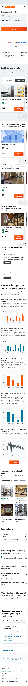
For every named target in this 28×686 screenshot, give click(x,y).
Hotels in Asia (19, 657)
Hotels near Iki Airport (9, 640)
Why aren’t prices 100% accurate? (11, 681)
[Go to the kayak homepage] (10, 7)
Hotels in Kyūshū (9, 659)
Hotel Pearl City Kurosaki (9, 144)
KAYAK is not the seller (8, 676)
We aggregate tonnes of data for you (12, 678)
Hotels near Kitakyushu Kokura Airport (13, 636)
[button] (2, 7)
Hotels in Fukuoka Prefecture (17, 658)
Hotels (12, 657)
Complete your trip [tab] (18, 620)
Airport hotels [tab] (7, 620)
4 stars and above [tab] (7, 480)
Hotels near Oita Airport (10, 638)
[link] (7, 262)
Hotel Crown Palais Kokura (9, 186)
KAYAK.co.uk (6, 657)
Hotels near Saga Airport (10, 634)
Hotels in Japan (6, 658)
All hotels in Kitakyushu (7, 650)
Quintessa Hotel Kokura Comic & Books (12, 99)
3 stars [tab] (16, 480)
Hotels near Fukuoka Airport (11, 631)
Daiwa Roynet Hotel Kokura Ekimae (12, 227)
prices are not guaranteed (7, 671)
